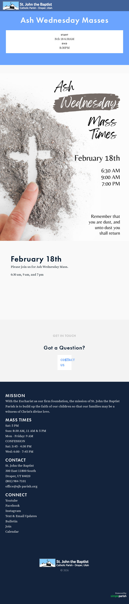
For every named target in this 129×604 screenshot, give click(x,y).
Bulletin (11, 521)
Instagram (13, 511)
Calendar (12, 532)
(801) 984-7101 (15, 481)
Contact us (66, 362)
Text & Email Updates (21, 516)
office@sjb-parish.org (21, 486)
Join (8, 526)
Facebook (12, 506)
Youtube (11, 501)
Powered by (120, 593)
